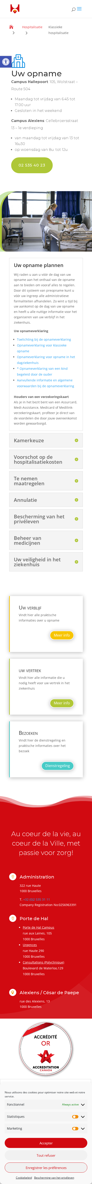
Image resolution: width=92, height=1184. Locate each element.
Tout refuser (46, 1155)
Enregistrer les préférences (46, 1167)
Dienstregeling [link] (57, 765)
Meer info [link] (62, 635)
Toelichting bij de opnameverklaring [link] (44, 339)
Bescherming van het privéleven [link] (54, 1178)
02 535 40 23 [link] (32, 165)
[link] (6, 62)
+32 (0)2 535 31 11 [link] (36, 899)
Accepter (46, 1143)
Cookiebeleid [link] (24, 1178)
